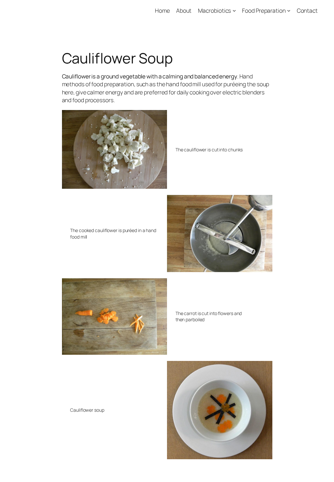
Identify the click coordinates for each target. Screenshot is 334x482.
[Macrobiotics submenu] (234, 10)
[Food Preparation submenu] (288, 10)
